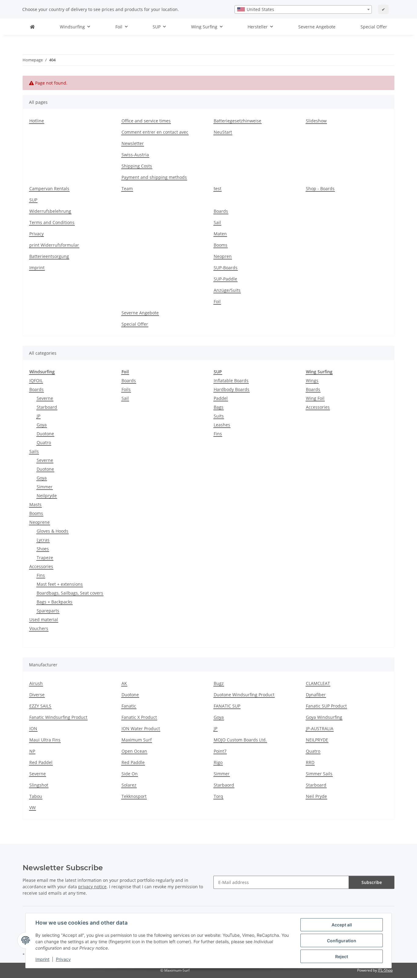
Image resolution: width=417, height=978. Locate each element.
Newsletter (132, 143)
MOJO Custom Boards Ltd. (240, 740)
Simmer (45, 487)
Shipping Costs (136, 166)
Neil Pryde (316, 796)
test (217, 188)
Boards (221, 211)
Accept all (342, 924)
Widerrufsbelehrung (50, 211)
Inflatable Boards (231, 380)
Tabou (35, 796)
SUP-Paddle (225, 279)
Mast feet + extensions (60, 584)
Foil (217, 301)
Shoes (43, 549)
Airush (36, 683)
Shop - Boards (320, 188)
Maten (220, 234)
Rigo (218, 762)
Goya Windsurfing (324, 717)
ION (33, 728)
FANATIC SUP (227, 706)
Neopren (223, 256)
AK (124, 683)
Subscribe (371, 882)
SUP (33, 200)
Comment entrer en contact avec (154, 132)
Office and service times (146, 121)
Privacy (63, 959)
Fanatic (128, 706)
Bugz (219, 683)
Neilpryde (47, 495)
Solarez (128, 785)
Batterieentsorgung (49, 256)
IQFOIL (36, 380)
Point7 (220, 751)
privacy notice (92, 886)
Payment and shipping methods (154, 177)
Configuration (341, 940)
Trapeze (45, 557)
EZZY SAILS (40, 706)
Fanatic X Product (139, 717)
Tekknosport (134, 796)
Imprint (42, 959)
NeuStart (223, 132)
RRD (310, 762)
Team (127, 188)
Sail (217, 222)
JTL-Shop (385, 970)
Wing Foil (315, 398)
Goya (42, 425)
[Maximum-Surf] (32, 27)
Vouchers (38, 628)
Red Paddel (41, 762)
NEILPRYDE (317, 740)
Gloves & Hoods (52, 531)
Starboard (47, 407)
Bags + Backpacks (54, 602)
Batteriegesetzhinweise (237, 121)
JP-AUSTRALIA (319, 728)
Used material (43, 619)
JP (38, 416)
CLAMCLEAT (318, 683)
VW (32, 807)
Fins (41, 575)
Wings (312, 380)
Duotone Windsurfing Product (244, 694)
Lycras (43, 540)
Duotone (45, 433)
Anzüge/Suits (227, 290)
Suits (219, 416)
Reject (341, 956)
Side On (129, 774)
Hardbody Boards (231, 389)
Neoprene (39, 522)
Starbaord (224, 785)
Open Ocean (134, 751)
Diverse (37, 694)
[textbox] (303, 9)
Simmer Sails (319, 774)
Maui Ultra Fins (44, 740)
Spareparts (48, 611)
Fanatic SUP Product (326, 706)
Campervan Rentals (49, 188)
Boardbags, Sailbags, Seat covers (70, 593)
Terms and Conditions (51, 222)
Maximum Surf (136, 740)
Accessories (41, 566)
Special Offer (374, 27)
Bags (218, 407)
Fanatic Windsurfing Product (58, 717)
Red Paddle (133, 762)
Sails (34, 451)
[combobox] (303, 9)
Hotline (36, 121)
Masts (35, 504)
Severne (45, 398)
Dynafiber (316, 694)
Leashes (222, 425)
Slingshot (38, 785)
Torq (218, 796)
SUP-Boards (226, 267)
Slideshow (316, 121)
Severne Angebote (316, 27)
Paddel (221, 398)
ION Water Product (140, 728)
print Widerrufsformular (54, 245)
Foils (126, 389)
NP (32, 751)
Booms (220, 245)
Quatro (44, 442)
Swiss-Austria (135, 155)
